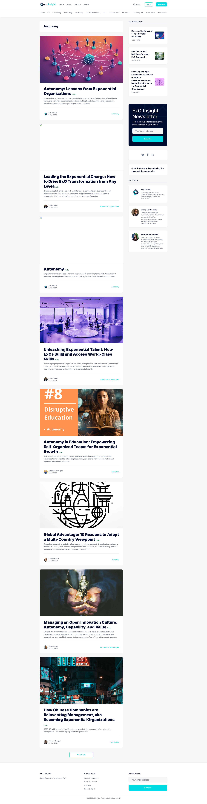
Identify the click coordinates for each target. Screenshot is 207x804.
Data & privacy (90, 782)
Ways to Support (91, 778)
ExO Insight (53, 113)
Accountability (163, 13)
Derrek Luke (53, 646)
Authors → (133, 180)
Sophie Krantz (54, 558)
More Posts (81, 755)
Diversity (115, 559)
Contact (87, 785)
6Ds (105, 13)
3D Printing (56, 13)
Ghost (113, 798)
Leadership (115, 742)
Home (62, 4)
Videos (86, 4)
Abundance (126, 13)
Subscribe (161, 4)
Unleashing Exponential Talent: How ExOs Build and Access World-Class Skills (78, 354)
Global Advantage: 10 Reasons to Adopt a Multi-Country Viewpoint (81, 537)
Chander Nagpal (54, 741)
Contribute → (89, 789)
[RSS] (152, 154)
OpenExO (77, 4)
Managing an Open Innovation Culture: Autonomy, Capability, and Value (81, 624)
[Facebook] (147, 154)
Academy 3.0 (138, 13)
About (69, 4)
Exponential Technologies (109, 647)
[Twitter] (142, 154)
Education (115, 472)
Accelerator (150, 13)
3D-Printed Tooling (93, 13)
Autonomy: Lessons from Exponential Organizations (80, 91)
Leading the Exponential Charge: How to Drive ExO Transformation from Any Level (80, 181)
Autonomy (115, 114)
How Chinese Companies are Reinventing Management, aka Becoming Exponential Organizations (79, 715)
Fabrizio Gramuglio (56, 471)
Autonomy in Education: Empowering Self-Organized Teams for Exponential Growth (80, 447)
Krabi (119, 798)
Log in (149, 4)
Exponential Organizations (109, 206)
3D (48, 13)
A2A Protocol (114, 13)
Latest (42, 13)
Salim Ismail (53, 205)
